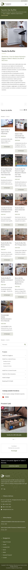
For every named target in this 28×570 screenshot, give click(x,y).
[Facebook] (1, 489)
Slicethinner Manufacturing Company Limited (18, 565)
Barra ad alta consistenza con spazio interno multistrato (20, 281)
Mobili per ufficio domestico (9, 374)
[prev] (2, 104)
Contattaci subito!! (14, 466)
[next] (25, 104)
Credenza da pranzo (7, 366)
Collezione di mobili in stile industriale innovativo (13, 521)
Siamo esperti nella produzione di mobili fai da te (13, 527)
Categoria (8, 13)
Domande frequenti (7, 555)
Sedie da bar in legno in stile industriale (5, 131)
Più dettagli (14, 451)
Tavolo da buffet (4, 15)
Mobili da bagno (6, 377)
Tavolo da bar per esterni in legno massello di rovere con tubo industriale (20, 172)
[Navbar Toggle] (25, 4)
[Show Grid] (24, 110)
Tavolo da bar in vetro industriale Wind (20, 209)
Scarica (7, 397)
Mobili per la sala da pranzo (16, 13)
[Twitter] (3, 489)
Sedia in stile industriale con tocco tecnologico (20, 135)
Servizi (4, 549)
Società (4, 544)
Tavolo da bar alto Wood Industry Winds (6, 245)
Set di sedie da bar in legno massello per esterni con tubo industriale (6, 171)
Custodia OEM (6, 547)
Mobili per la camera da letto (9, 370)
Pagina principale (7, 541)
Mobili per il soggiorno (7, 355)
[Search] (25, 344)
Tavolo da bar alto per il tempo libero (20, 244)
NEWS (4, 552)
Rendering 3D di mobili (7, 381)
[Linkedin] (4, 489)
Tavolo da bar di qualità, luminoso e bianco (7, 280)
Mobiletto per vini (6, 361)
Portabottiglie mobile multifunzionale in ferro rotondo (6, 318)
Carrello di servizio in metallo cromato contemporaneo (6, 209)
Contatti (5, 557)
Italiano (25, 1)
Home (4, 13)
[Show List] (26, 110)
